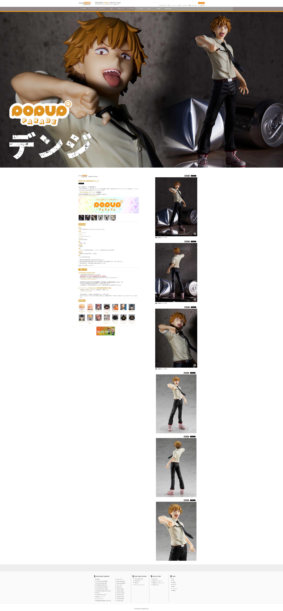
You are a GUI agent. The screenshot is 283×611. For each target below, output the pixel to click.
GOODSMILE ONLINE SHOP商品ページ (89, 279)
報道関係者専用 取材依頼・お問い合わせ (103, 600)
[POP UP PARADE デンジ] (176, 432)
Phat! (173, 580)
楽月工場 (97, 592)
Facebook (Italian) (120, 600)
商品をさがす (163, 5)
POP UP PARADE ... (82, 322)
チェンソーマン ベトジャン (115, 322)
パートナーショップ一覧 (86, 291)
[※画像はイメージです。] (176, 235)
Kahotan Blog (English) (121, 581)
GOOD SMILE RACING (139, 578)
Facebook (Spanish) (120, 598)
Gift (173, 578)
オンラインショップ (173, 5)
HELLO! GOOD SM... (82, 312)
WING (173, 586)
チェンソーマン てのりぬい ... (90, 322)
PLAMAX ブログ (156, 584)
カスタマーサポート (194, 5)
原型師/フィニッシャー (100, 596)
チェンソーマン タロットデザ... (123, 322)
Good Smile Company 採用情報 (101, 581)
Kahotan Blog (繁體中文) (121, 583)
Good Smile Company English (101, 583)
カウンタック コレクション (140, 584)
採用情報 (203, 5)
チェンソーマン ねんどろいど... (106, 322)
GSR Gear (136, 582)
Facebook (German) (120, 596)
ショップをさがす (183, 5)
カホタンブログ (119, 579)
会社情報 (97, 579)
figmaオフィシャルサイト (157, 580)
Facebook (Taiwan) (120, 594)
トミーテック (174, 588)
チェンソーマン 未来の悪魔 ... (106, 312)
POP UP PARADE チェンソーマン (87, 192)
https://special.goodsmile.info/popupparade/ (87, 195)
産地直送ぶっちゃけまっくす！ (158, 582)
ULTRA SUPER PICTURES (101, 594)
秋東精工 (174, 590)
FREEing (174, 582)
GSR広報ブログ (137, 580)
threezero (174, 584)
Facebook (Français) (120, 592)
